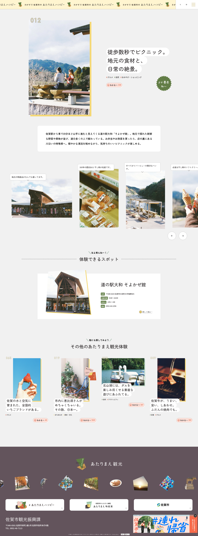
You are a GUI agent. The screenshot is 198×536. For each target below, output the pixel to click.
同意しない (127, 534)
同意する (122, 534)
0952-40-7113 (16, 528)
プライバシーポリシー (115, 534)
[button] (172, 236)
